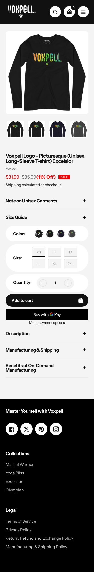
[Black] (50, 234)
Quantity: (22, 282)
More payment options (47, 322)
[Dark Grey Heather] (72, 234)
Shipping (13, 184)
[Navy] (61, 234)
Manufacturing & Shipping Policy (36, 546)
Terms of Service (21, 521)
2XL (71, 264)
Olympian (15, 489)
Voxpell (11, 168)
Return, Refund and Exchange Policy (39, 538)
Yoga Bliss (15, 472)
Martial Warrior (20, 464)
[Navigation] (83, 11)
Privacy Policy (18, 529)
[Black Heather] (39, 234)
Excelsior (14, 481)
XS (39, 252)
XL (55, 264)
